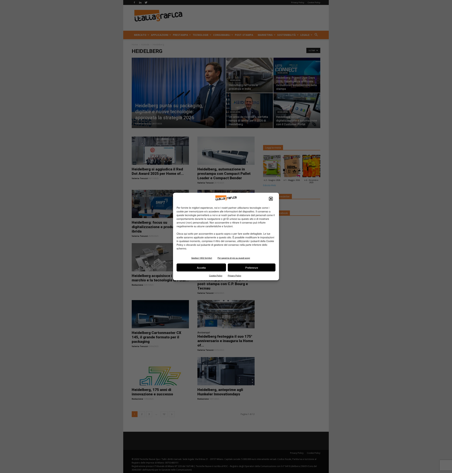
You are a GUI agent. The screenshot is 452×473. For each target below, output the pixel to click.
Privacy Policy (234, 275)
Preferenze (251, 267)
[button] (271, 199)
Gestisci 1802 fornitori (201, 257)
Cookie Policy (215, 275)
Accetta (201, 267)
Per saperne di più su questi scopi (234, 257)
